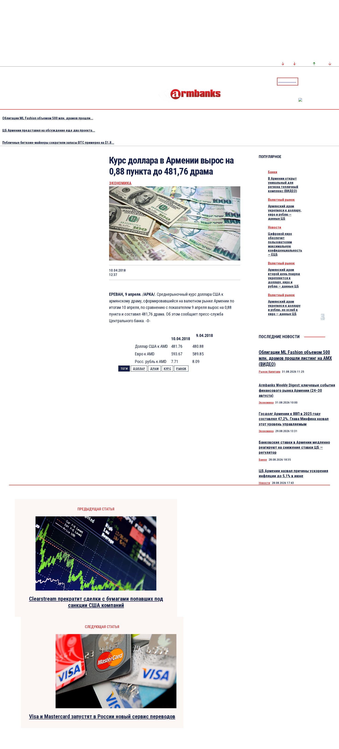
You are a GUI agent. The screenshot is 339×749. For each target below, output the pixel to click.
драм (154, 368)
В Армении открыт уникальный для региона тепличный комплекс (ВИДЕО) (283, 184)
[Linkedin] (336, 81)
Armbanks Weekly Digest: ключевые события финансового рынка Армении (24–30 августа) (297, 390)
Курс (167, 368)
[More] (232, 272)
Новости (274, 227)
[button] (302, 81)
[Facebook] (319, 81)
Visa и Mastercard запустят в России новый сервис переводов (102, 716)
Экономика (120, 183)
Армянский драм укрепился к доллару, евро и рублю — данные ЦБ (284, 212)
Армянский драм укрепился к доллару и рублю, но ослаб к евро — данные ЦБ (284, 307)
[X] (150, 272)
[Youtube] (330, 81)
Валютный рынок (281, 200)
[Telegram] (325, 81)
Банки (272, 172)
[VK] (199, 272)
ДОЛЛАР (139, 368)
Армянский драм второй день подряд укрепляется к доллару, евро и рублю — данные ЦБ (284, 278)
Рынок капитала (269, 371)
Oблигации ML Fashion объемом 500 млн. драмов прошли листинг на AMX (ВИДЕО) (295, 358)
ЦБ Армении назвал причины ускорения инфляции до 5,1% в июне (293, 473)
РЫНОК (181, 368)
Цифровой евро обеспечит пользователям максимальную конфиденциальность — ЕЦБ (285, 244)
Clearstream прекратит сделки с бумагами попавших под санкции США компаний (96, 602)
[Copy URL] (215, 272)
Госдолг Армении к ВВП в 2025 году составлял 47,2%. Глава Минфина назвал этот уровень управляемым (294, 418)
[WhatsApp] (166, 272)
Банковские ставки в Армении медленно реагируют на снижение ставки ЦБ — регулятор (294, 447)
